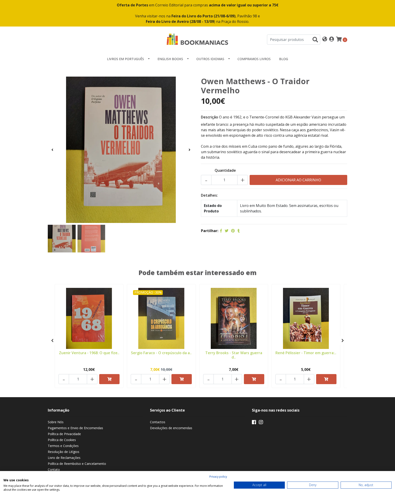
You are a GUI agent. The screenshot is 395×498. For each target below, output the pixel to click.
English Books (170, 59)
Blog (283, 59)
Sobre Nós (56, 422)
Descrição (209, 117)
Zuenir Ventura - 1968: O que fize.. (89, 352)
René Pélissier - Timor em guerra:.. (305, 352)
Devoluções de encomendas (171, 428)
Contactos (157, 422)
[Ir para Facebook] (254, 423)
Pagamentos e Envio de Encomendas (75, 428)
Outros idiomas (210, 59)
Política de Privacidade (64, 434)
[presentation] (52, 149)
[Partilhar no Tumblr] (239, 230)
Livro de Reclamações (64, 457)
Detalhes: (209, 195)
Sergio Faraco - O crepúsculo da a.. (161, 352)
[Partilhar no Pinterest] (233, 230)
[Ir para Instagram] (261, 423)
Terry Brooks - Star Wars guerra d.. (233, 355)
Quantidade (225, 170)
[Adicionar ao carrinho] (109, 379)
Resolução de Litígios (63, 452)
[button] (324, 39)
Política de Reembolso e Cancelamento (77, 463)
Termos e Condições (63, 446)
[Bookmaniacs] (197, 39)
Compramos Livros (254, 59)
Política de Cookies (62, 440)
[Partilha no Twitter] (226, 230)
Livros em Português (125, 59)
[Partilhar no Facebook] (221, 230)
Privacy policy (218, 477)
